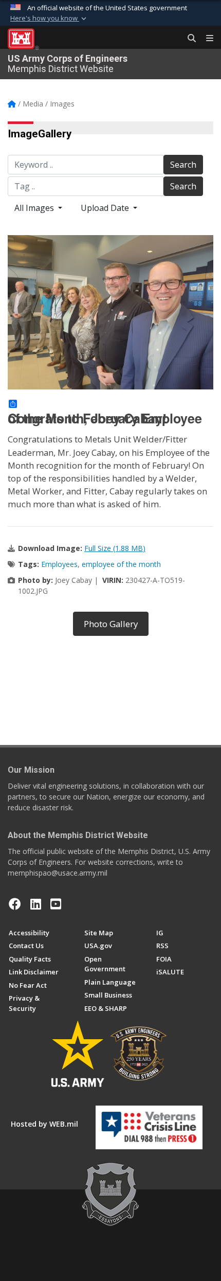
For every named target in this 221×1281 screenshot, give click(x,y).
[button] (49, 18)
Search (183, 164)
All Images (35, 208)
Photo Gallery (111, 624)
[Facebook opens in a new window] (15, 904)
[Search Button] (188, 38)
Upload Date (106, 208)
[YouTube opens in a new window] (55, 904)
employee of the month (121, 564)
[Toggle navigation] (205, 38)
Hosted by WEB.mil (44, 1124)
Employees (59, 564)
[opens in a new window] (35, 904)
